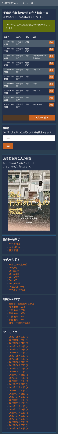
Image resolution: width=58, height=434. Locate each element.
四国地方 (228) (16, 319)
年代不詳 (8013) (17, 289)
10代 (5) (13, 267)
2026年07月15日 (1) (19, 403)
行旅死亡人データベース (17, 3)
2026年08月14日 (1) (19, 352)
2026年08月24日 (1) (19, 340)
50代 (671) (14, 280)
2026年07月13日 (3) (19, 409)
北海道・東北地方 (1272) (21, 304)
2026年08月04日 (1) (19, 371)
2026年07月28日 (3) (19, 381)
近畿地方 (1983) (17, 313)
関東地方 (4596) (17, 307)
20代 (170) (14, 271)
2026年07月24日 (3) (19, 387)
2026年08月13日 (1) (19, 356)
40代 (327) (14, 277)
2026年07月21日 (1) (19, 393)
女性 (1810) (14, 247)
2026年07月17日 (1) (19, 397)
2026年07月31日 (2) (19, 374)
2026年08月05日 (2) (19, 368)
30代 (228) (14, 274)
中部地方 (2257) (17, 310)
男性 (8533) (14, 244)
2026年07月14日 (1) (19, 406)
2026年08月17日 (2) (19, 349)
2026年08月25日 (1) (19, 337)
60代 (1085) (15, 283)
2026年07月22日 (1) (19, 390)
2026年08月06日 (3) (19, 365)
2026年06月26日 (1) (19, 425)
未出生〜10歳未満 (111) (20, 264)
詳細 (51, 42)
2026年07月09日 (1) (19, 416)
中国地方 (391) (16, 316)
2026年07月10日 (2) (19, 412)
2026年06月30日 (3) (19, 422)
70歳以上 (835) (16, 286)
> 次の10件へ (42, 117)
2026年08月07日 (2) (19, 362)
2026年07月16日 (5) (19, 400)
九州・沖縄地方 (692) (19, 323)
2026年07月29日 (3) (19, 378)
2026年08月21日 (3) (19, 343)
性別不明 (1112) (16, 250)
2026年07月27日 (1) (19, 384)
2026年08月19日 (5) (19, 346)
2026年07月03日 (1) (19, 419)
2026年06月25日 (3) (19, 428)
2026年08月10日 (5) (19, 359)
